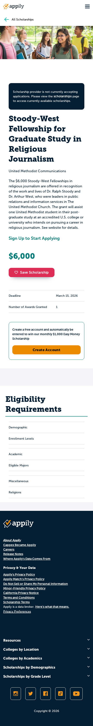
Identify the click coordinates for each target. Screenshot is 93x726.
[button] (17, 272)
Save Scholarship (34, 272)
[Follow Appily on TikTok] (60, 693)
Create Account (47, 350)
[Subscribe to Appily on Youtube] (76, 693)
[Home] (13, 6)
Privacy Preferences (17, 611)
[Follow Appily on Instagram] (15, 693)
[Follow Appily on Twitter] (30, 693)
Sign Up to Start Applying (34, 238)
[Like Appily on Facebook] (45, 693)
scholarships (63, 96)
